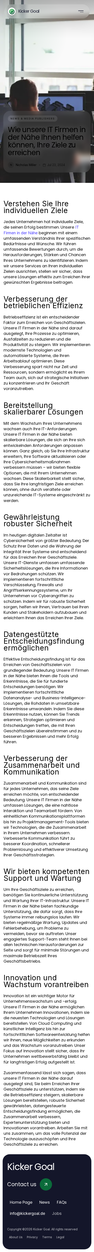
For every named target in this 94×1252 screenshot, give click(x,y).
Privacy (32, 1237)
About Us (16, 1237)
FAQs (62, 1202)
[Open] (81, 11)
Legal (60, 1237)
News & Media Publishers (32, 118)
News (44, 1202)
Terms (47, 1237)
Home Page (21, 1202)
